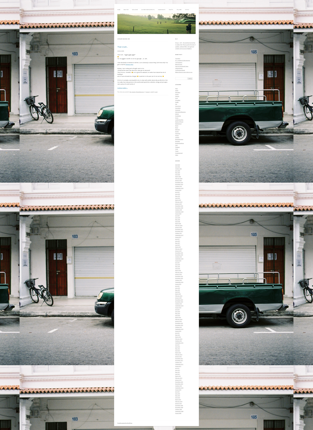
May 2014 (177, 313)
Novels (177, 131)
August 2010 (178, 390)
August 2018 (178, 213)
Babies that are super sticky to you (183, 72)
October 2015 (178, 280)
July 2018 (177, 215)
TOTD (176, 149)
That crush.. (122, 47)
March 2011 (178, 376)
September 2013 (179, 329)
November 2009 (179, 407)
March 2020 (178, 176)
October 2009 (178, 409)
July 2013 (177, 333)
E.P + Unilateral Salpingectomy (182, 60)
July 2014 (177, 309)
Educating (177, 92)
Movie (176, 125)
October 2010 (178, 386)
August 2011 (178, 366)
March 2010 (178, 399)
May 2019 (177, 196)
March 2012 (178, 352)
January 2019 (178, 204)
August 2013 (178, 331)
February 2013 (178, 339)
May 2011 (177, 372)
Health (177, 102)
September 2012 (179, 343)
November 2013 (179, 325)
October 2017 (178, 233)
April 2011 (177, 374)
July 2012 (177, 345)
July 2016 (177, 262)
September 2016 (179, 258)
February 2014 (178, 319)
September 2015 (179, 282)
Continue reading (122, 88)
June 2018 (177, 217)
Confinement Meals (180, 70)
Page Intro (177, 133)
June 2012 (177, 347)
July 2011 (177, 368)
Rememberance (140, 92)
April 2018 (177, 221)
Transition (177, 58)
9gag (176, 88)
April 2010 (177, 397)
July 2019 (177, 192)
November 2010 (179, 384)
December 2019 (179, 182)
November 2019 (179, 184)
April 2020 (177, 174)
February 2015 (178, 296)
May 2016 (177, 266)
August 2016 (178, 260)
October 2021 (178, 168)
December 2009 (179, 405)
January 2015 (178, 298)
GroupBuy (177, 100)
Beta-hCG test (178, 64)
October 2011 (178, 362)
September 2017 (179, 235)
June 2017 (177, 241)
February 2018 (178, 225)
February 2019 (178, 202)
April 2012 (177, 350)
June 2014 (177, 311)
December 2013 (179, 323)
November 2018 (179, 208)
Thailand (177, 147)
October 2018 (178, 210)
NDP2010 (177, 129)
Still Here (179, 9)
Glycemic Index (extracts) (147, 9)
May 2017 (177, 243)
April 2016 (177, 268)
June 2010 (177, 393)
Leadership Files (179, 120)
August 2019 (178, 190)
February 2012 (178, 354)
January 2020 (178, 180)
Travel (176, 151)
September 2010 (179, 388)
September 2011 (179, 364)
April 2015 (177, 292)
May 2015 (177, 290)
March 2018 (178, 223)
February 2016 (178, 272)
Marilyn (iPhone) (179, 122)
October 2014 (178, 303)
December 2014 (179, 300)
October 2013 (178, 327)
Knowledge (178, 116)
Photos (177, 135)
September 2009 (179, 411)
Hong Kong (178, 106)
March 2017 (178, 247)
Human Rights (161, 9)
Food (176, 98)
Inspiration (178, 108)
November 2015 (179, 278)
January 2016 (178, 274)
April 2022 (177, 167)
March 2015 (178, 294)
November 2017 (179, 231)
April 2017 (177, 245)
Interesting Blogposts (180, 112)
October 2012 (178, 341)
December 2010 (179, 382)
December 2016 (179, 253)
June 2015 (177, 288)
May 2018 (177, 219)
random (177, 137)
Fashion (177, 96)
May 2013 (177, 335)
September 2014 (179, 305)
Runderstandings (179, 143)
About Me (125, 9)
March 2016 (178, 270)
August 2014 (178, 307)
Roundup (177, 141)
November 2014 (179, 302)
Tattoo (187, 9)
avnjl (156, 92)
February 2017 (178, 249)
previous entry (129, 64)
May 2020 (177, 172)
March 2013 (178, 337)
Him (131, 92)
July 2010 (177, 392)
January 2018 (178, 227)
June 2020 (177, 170)
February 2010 (178, 401)
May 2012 (177, 348)
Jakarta (134, 92)
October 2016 (178, 257)
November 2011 (179, 360)
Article (176, 90)
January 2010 (178, 403)
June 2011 (177, 370)
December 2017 (179, 229)
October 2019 (178, 186)
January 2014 (178, 321)
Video (176, 155)
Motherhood (178, 123)
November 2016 (179, 255)
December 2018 (179, 206)
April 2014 (177, 315)
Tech (176, 145)
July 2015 (177, 286)
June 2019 (177, 194)
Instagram (177, 110)
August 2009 (178, 413)
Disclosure (135, 9)
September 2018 (179, 212)
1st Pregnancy (178, 62)
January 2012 (178, 356)
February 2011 (178, 378)
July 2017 (177, 239)
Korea (176, 118)
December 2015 (179, 276)
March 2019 (178, 200)
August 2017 (178, 237)
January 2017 (178, 251)
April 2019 (177, 198)
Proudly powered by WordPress (124, 423)
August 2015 (178, 284)
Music (176, 127)
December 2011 (179, 358)
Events (177, 94)
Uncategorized (179, 153)
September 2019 (179, 188)
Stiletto (171, 9)
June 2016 (177, 264)
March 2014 (178, 317)
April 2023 (177, 165)
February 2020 (178, 178)
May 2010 (177, 395)
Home (118, 9)
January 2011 (178, 380)
